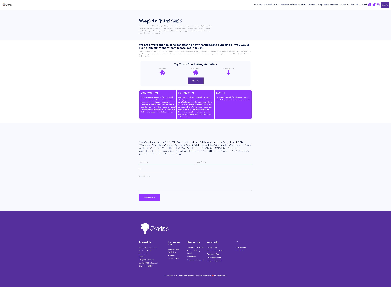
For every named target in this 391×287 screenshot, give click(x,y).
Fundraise (302, 5)
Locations (334, 5)
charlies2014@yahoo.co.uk (148, 263)
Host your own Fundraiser (173, 251)
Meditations (191, 257)
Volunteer (171, 255)
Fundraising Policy (213, 254)
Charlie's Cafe (352, 5)
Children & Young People (318, 5)
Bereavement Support (195, 260)
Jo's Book (363, 5)
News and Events (271, 5)
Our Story (258, 5)
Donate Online (173, 259)
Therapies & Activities (288, 5)
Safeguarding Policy (214, 261)
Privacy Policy (212, 247)
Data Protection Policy (215, 251)
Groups (343, 5)
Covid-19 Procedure (214, 257)
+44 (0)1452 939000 (146, 260)
